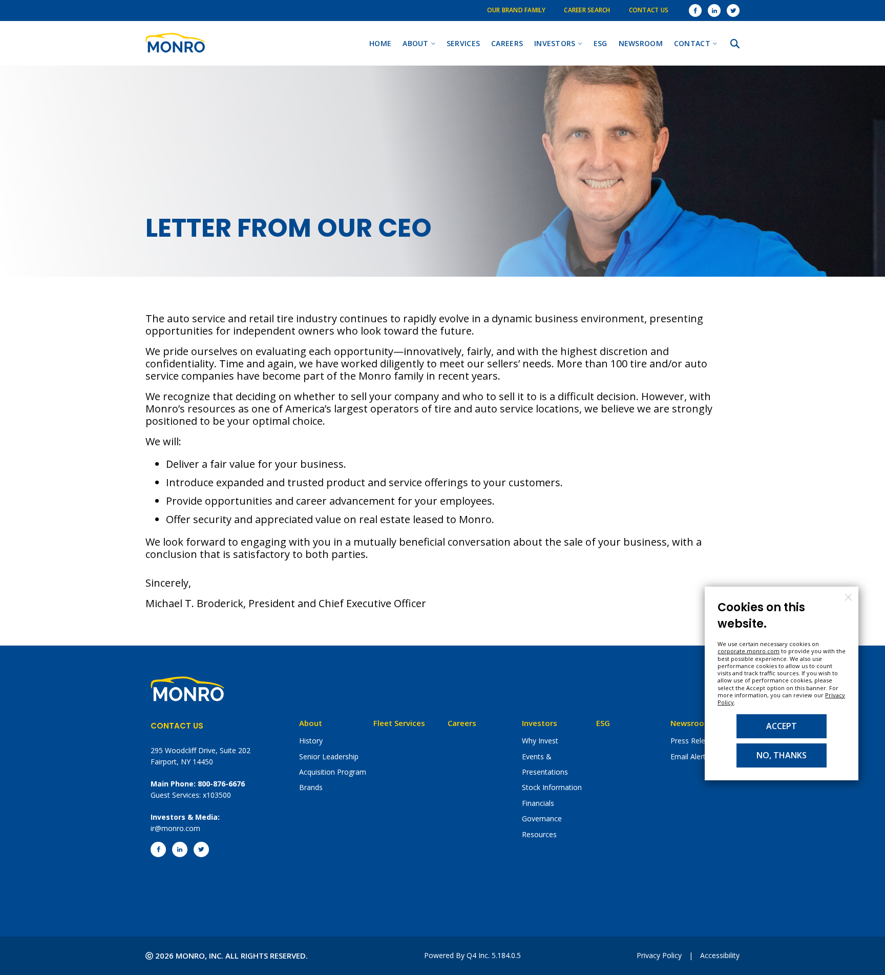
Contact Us (648, 10)
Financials (538, 803)
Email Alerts (689, 756)
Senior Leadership (329, 756)
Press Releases (695, 740)
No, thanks (781, 755)
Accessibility (720, 955)
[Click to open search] (735, 44)
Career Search (587, 10)
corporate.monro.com (748, 651)
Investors (539, 723)
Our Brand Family (516, 10)
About (310, 723)
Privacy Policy (659, 955)
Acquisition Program (332, 772)
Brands (311, 787)
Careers (462, 723)
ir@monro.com (175, 828)
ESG (603, 723)
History (311, 740)
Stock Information (552, 787)
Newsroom (690, 723)
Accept (781, 726)
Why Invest (540, 740)
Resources (539, 834)
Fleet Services (399, 723)
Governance (542, 818)
